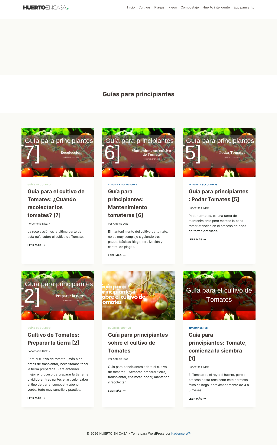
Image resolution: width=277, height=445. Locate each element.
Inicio (131, 7)
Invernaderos (198, 327)
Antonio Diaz (39, 223)
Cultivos (144, 7)
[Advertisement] (138, 47)
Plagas (159, 7)
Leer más (36, 245)
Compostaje (190, 7)
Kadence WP (181, 433)
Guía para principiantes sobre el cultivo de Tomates (138, 343)
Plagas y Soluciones (122, 184)
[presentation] (57, 152)
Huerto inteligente (216, 7)
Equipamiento (244, 7)
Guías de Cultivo (39, 184)
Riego (172, 7)
